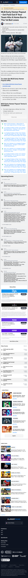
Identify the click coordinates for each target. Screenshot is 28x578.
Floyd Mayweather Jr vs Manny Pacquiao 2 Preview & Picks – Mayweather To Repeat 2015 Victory (15, 242)
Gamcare (4, 575)
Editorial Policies (4, 565)
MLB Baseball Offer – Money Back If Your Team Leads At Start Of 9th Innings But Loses (14, 265)
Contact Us (10, 566)
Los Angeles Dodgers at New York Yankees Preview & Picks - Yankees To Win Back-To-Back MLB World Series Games (15, 129)
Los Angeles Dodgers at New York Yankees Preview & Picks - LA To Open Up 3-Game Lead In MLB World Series (14, 155)
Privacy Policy (21, 565)
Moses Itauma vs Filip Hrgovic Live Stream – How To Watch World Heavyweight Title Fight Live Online (15, 205)
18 (23, 383)
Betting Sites (4, 540)
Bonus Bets (3, 542)
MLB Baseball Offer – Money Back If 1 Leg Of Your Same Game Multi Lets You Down (14, 263)
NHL (2, 532)
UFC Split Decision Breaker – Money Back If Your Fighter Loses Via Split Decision (14, 279)
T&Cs (3, 327)
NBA (2, 530)
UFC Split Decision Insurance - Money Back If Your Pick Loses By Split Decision (15, 277)
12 (24, 358)
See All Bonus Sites (14, 341)
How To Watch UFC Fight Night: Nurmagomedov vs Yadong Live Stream (15, 195)
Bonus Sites (21, 9)
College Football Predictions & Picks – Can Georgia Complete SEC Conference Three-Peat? (15, 214)
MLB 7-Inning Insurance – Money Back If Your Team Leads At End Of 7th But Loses (14, 124)
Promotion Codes (4, 544)
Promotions (3, 546)
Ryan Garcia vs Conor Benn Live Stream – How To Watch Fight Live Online (15, 233)
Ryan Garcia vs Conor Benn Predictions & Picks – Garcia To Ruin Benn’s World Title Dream (14, 231)
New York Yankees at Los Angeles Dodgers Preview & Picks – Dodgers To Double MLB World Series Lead (14, 150)
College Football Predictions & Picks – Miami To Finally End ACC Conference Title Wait (14, 221)
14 (24, 349)
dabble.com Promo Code (6, 325)
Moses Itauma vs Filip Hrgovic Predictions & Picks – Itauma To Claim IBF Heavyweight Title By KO (15, 203)
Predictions (4, 528)
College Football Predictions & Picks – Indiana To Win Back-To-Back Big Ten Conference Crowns (14, 219)
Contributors (17, 566)
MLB (2, 534)
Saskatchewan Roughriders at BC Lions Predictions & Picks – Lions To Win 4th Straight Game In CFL (15, 185)
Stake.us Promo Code (5, 297)
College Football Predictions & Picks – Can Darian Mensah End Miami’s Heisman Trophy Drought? (15, 217)
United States (10, 523)
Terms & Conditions (12, 565)
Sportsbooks (4, 537)
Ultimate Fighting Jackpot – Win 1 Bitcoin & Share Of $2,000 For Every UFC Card (15, 281)
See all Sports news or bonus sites (11, 9)
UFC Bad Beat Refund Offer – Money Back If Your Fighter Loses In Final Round (14, 274)
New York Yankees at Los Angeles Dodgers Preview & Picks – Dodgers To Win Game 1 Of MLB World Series (14, 145)
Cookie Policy (3, 566)
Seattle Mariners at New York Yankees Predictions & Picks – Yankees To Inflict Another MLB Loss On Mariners (15, 252)
